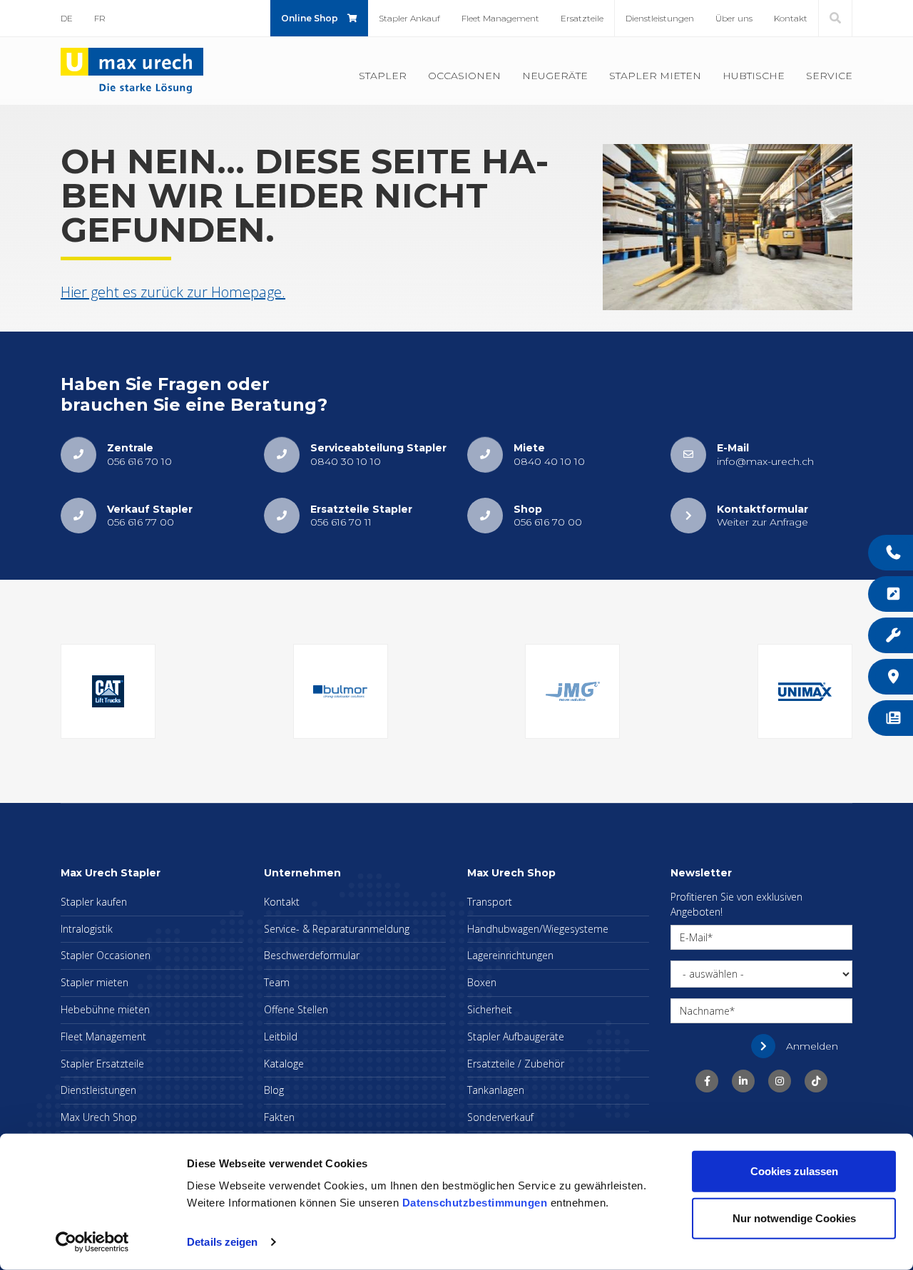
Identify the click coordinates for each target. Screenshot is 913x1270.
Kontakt (790, 18)
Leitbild (280, 1036)
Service (829, 75)
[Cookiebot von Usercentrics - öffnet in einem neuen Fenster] (92, 1242)
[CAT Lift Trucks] (108, 691)
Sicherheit (489, 1009)
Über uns (734, 18)
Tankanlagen (495, 1090)
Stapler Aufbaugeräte (515, 1036)
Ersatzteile (582, 18)
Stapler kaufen (94, 901)
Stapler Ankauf (409, 18)
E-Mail (694, 937)
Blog (274, 1090)
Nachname (705, 1011)
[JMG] (572, 691)
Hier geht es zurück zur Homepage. (173, 292)
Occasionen (464, 75)
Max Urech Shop (99, 1117)
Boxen (481, 982)
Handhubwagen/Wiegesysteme (537, 929)
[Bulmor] (340, 691)
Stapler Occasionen (106, 955)
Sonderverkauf (500, 1117)
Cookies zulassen (794, 1171)
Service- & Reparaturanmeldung (336, 929)
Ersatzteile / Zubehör (515, 1063)
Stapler (383, 75)
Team (277, 982)
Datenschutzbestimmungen (475, 1203)
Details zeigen (222, 1242)
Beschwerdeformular (311, 955)
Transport (489, 901)
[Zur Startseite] (132, 70)
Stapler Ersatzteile (102, 1063)
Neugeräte (555, 75)
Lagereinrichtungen (510, 955)
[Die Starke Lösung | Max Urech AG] (706, 1081)
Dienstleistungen (660, 18)
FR (100, 18)
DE (67, 18)
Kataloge (284, 1063)
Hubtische (754, 75)
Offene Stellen (296, 1009)
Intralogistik (87, 929)
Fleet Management (500, 18)
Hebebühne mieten (105, 1009)
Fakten (279, 1117)
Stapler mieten (655, 75)
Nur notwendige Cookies (794, 1218)
